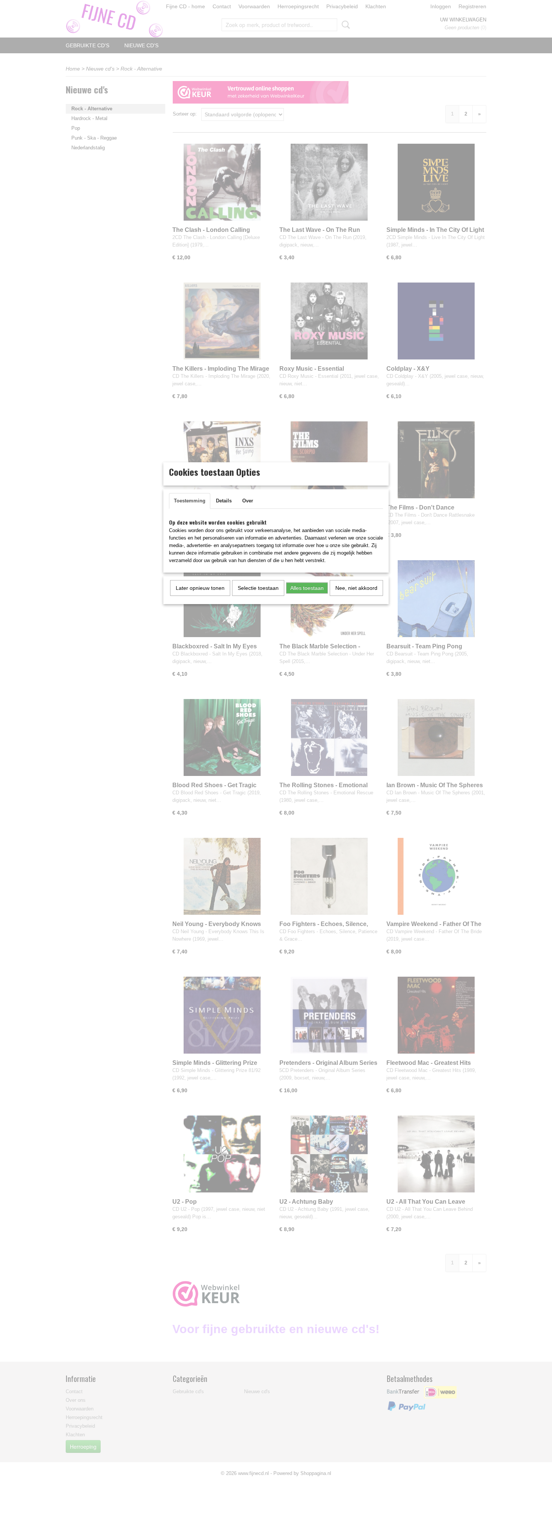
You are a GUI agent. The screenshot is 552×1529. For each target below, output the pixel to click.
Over (247, 501)
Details (224, 501)
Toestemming (189, 501)
